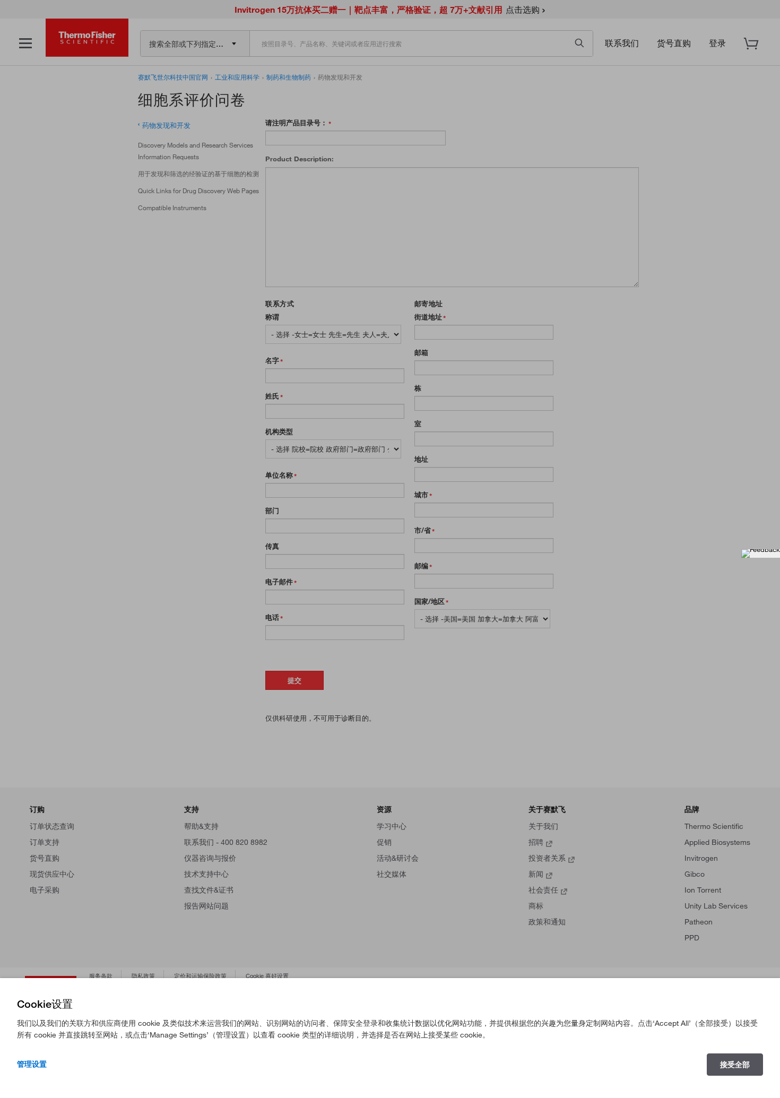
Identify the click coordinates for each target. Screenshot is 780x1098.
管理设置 (32, 1064)
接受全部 (735, 1064)
